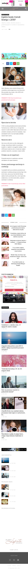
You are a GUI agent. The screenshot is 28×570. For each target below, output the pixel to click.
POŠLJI (14, 290)
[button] (14, 280)
